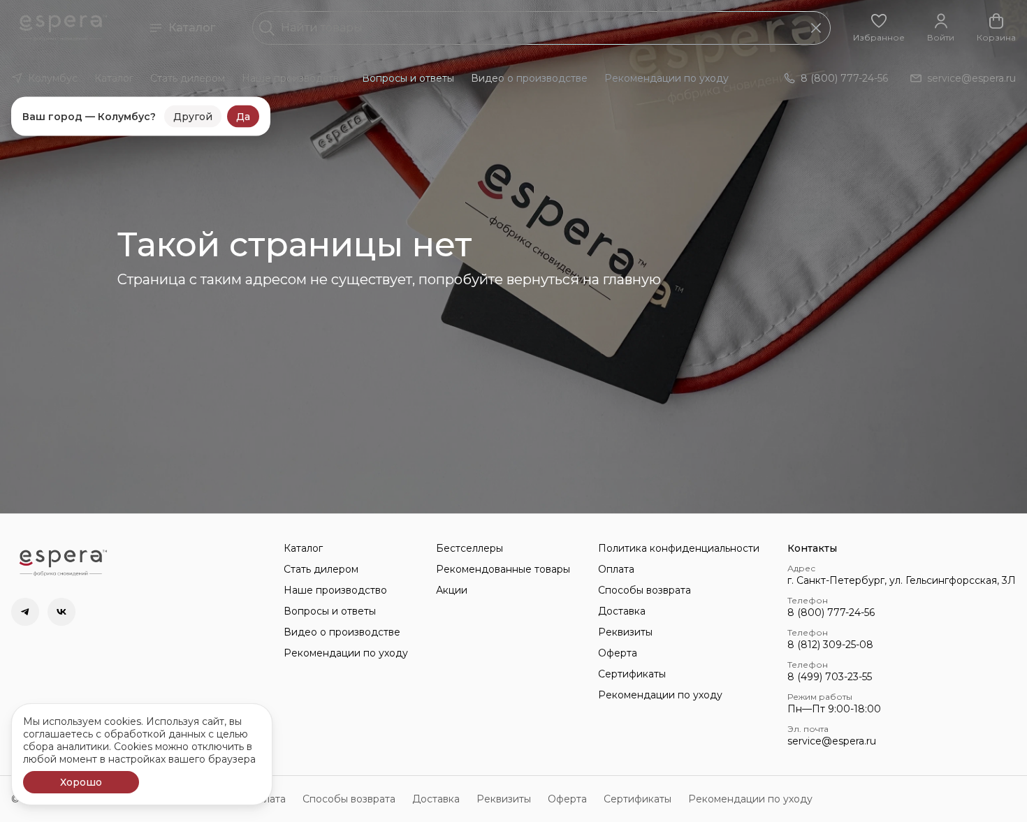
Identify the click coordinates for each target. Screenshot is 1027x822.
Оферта (617, 653)
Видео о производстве (529, 78)
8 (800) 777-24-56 (831, 612)
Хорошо (81, 782)
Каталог (191, 27)
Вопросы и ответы (408, 78)
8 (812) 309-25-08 (830, 644)
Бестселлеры (469, 548)
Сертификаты (632, 674)
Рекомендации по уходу (666, 78)
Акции (451, 590)
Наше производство (293, 78)
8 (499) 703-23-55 (829, 676)
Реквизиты (625, 632)
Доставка (622, 611)
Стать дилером (187, 78)
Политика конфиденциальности (678, 548)
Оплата (616, 569)
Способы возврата (644, 590)
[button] (879, 28)
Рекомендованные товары (503, 569)
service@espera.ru (831, 741)
